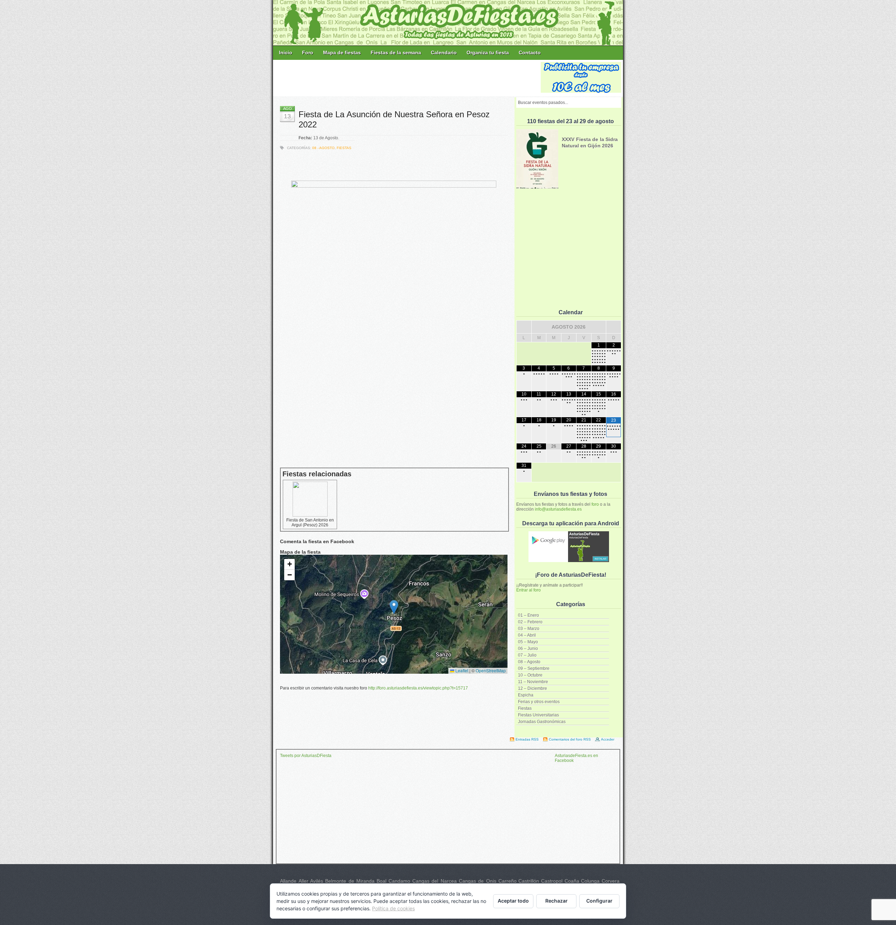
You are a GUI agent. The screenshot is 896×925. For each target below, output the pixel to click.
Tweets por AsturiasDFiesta (305, 755)
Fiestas (525, 708)
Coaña (572, 881)
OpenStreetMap (491, 670)
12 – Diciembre (532, 688)
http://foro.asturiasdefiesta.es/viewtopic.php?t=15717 (418, 688)
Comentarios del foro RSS (570, 739)
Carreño (507, 881)
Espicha (525, 695)
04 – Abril (527, 635)
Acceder (607, 739)
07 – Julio (527, 655)
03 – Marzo (528, 628)
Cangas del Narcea (434, 881)
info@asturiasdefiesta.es (558, 509)
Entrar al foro (528, 590)
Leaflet (461, 670)
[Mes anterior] (524, 327)
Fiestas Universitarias (538, 715)
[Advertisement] (407, 77)
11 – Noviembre (533, 681)
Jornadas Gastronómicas (542, 721)
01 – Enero (528, 615)
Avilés (316, 881)
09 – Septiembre (534, 668)
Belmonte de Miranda (349, 881)
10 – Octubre (530, 675)
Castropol (551, 881)
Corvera (611, 881)
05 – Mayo (528, 641)
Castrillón (528, 881)
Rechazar (556, 901)
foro (595, 504)
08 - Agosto (323, 148)
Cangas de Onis (477, 881)
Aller (303, 881)
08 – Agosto (529, 661)
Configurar (599, 901)
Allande (288, 881)
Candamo (399, 881)
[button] (394, 607)
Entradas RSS (527, 739)
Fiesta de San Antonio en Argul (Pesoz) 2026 (310, 522)
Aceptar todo (513, 901)
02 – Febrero (530, 621)
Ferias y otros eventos (539, 701)
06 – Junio (528, 648)
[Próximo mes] (613, 327)
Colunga (590, 881)
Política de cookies (393, 908)
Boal (381, 881)
